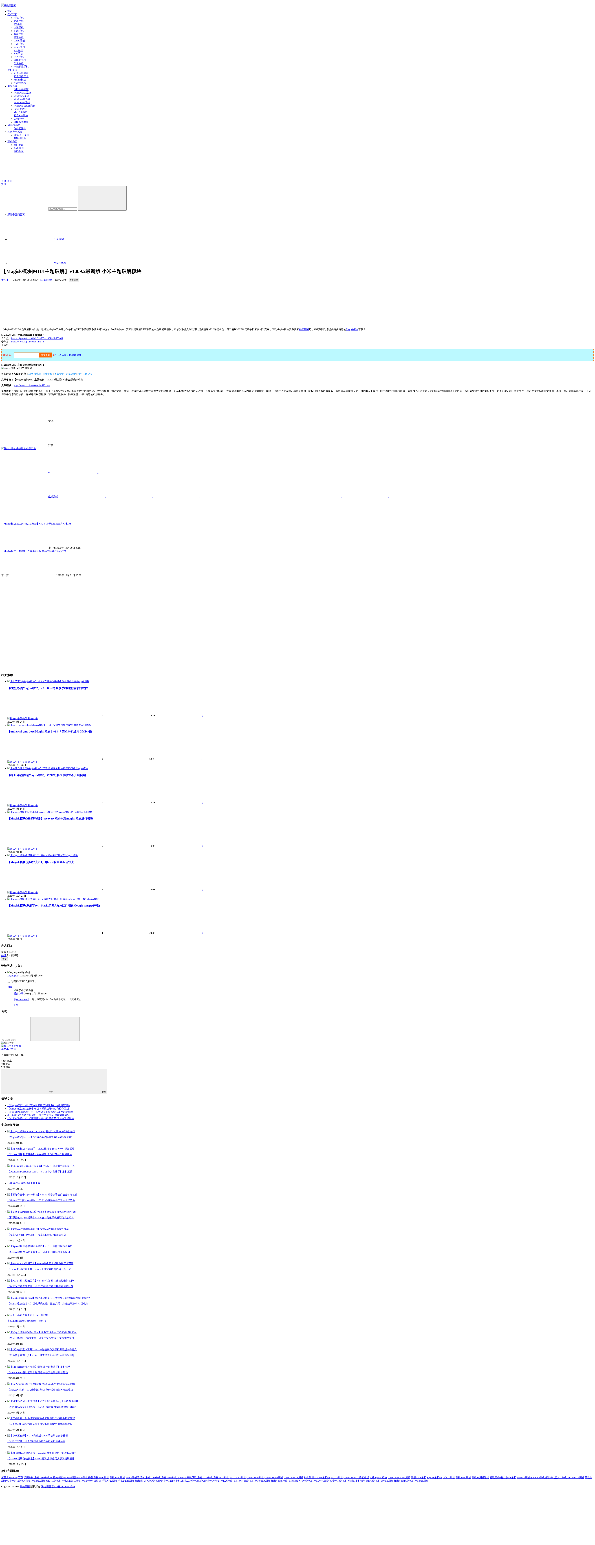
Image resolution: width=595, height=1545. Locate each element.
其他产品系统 (14, 131)
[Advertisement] (94, 303)
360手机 (18, 24)
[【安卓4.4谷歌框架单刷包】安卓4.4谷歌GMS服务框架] (38, 1229)
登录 (3, 181)
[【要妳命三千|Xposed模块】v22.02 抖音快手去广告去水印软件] (42, 1194)
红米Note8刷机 (420, 1480)
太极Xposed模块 (378, 1477)
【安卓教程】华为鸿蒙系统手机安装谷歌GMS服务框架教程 (39, 1424)
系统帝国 (304, 329)
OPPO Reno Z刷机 (293, 1477)
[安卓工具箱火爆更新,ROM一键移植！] (29, 1315)
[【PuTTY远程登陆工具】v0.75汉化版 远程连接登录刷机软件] (41, 1280)
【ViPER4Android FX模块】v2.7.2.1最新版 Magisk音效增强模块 (41, 1407)
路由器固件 (20, 128)
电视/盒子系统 (21, 135)
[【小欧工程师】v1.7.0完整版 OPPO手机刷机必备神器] (37, 1435)
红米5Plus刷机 (244, 1480)
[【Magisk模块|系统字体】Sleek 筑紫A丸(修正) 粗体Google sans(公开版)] (47, 899)
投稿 (3, 184)
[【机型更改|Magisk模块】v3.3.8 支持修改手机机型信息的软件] (42, 681)
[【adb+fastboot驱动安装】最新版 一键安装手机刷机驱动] (38, 1366)
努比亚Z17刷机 (558, 1477)
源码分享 (19, 151)
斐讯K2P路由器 (70, 1480)
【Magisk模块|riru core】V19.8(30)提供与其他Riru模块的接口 (40, 1137)
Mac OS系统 (20, 112)
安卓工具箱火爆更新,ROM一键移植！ (27, 1321)
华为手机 (19, 63)
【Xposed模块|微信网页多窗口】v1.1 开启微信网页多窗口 (38, 1252)
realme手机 (19, 47)
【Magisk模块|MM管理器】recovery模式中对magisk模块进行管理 (50, 818)
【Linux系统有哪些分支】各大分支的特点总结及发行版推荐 (40, 1112)
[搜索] (102, 198)
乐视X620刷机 (221, 1477)
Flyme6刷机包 (434, 1477)
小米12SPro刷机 (172, 1480)
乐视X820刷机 (117, 1477)
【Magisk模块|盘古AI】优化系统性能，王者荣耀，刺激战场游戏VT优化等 (47, 1303)
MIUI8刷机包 (373, 1480)
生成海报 (53, 496)
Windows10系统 (22, 99)
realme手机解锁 (84, 1477)
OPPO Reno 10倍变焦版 (356, 1477)
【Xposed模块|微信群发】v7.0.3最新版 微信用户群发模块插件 (40, 1458)
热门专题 (19, 144)
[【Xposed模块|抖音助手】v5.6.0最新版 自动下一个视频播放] (40, 1148)
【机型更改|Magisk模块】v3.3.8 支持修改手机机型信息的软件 (47, 688)
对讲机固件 (20, 138)
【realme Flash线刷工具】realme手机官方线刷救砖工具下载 (39, 1269)
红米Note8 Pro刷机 (281, 1480)
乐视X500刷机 (153, 1477)
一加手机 (19, 43)
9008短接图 (69, 1477)
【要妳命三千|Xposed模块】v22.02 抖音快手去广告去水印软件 (41, 1200)
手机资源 (12, 70)
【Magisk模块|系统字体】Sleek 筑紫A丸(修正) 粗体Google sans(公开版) (53, 905)
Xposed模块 (20, 83)
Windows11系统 (22, 102)
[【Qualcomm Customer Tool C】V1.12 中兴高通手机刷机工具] (41, 1166)
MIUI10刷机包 (322, 1477)
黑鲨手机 (19, 34)
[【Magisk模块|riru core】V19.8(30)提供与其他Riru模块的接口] (41, 1131)
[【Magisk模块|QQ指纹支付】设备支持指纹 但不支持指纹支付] (42, 1332)
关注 (51, 1092)
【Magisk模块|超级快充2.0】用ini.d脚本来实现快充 (40, 862)
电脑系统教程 (21, 122)
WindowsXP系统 (22, 92)
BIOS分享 (19, 118)
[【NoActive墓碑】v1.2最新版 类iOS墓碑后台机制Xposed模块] (41, 1384)
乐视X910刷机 (189, 1480)
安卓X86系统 (21, 115)
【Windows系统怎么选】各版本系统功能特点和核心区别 (38, 1108)
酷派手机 (19, 21)
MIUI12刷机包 (525, 1477)
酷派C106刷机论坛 (207, 1480)
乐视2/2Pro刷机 (126, 1480)
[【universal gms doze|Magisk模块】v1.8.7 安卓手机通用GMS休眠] (43, 725)
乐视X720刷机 (205, 1477)
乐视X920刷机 (463, 1477)
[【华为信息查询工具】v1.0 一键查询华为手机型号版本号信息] (42, 1349)
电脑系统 (12, 86)
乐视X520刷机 (418, 1477)
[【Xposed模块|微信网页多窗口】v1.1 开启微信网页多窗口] (40, 1246)
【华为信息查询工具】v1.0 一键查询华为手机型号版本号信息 (40, 1355)
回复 (9, 987)
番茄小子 (6, 280)
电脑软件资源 (21, 89)
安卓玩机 (12, 14)
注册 (9, 181)
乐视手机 (19, 17)
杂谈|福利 (19, 148)
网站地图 (46, 1486)
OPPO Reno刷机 (255, 1477)
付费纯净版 (56, 1477)
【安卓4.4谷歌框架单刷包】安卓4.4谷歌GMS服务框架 (36, 1234)
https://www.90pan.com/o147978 (27, 341)
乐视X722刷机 (109, 1480)
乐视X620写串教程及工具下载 (23, 1183)
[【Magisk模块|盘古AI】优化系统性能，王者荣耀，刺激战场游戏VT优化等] (49, 1298)
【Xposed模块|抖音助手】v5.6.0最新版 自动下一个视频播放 (39, 1154)
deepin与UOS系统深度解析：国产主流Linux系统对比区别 (38, 1115)
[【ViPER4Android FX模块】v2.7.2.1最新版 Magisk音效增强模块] (42, 1401)
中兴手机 (19, 57)
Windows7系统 (21, 96)
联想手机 (19, 37)
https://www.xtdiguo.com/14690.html (32, 385)
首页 (9, 11)
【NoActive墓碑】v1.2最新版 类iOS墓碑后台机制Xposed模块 (40, 1389)
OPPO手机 (19, 40)
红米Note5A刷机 (261, 1480)
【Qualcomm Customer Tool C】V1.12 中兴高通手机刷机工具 (39, 1171)
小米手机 (19, 27)
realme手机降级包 (135, 1477)
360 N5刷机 (387, 1480)
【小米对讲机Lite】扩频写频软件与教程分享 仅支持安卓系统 (40, 1118)
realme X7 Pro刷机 (301, 1480)
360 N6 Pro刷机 (237, 1477)
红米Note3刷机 (37, 1480)
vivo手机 (18, 50)
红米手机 (19, 30)
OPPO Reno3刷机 (273, 1477)
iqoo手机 (18, 53)
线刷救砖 (29, 1477)
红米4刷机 (140, 1480)
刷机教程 (309, 1477)
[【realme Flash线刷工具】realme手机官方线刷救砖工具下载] (40, 1263)
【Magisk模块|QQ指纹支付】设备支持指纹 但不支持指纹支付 (40, 1338)
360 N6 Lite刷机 (575, 1477)
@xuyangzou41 (21, 999)
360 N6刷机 (337, 1477)
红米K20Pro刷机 (227, 1480)
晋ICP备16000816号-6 (63, 1486)
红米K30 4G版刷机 (321, 1480)
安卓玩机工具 (21, 76)
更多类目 (12, 141)
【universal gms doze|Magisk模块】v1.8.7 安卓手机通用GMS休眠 (49, 731)
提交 (4, 959)
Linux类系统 (20, 109)
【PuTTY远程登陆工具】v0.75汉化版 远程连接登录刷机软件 (40, 1286)
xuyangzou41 (14, 975)
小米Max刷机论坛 (19, 1480)
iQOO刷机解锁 (155, 1480)
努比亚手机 (20, 60)
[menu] (2, 3)
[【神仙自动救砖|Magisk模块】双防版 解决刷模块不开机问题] (41, 768)
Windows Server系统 (24, 105)
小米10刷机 (449, 1477)
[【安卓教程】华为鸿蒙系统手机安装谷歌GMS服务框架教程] (41, 1418)
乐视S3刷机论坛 (480, 1477)
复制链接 (74, 280)
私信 (104, 1092)
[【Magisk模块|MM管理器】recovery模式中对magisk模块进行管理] (43, 812)
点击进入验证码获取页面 (68, 355)
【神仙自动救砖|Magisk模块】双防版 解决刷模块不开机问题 (46, 775)
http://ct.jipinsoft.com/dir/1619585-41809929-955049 (37, 338)
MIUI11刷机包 (53, 1480)
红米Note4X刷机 (403, 1480)
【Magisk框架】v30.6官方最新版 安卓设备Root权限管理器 (38, 1105)
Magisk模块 (20, 79)
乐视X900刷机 (42, 1477)
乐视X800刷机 (101, 1477)
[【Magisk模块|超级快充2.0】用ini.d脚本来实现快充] (36, 855)
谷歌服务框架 (497, 1477)
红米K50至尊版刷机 (90, 1480)
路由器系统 (13, 125)
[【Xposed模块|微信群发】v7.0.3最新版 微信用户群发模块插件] (42, 1452)
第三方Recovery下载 (12, 1477)
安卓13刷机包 (339, 1480)
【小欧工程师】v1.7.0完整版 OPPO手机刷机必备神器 (36, 1441)
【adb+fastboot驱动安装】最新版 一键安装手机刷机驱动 (37, 1372)
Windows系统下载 (187, 1477)
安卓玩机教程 (21, 73)
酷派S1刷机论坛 (356, 1480)
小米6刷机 (510, 1477)
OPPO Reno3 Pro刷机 (399, 1477)
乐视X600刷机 (169, 1477)
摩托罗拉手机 (21, 66)
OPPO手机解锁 (541, 1477)
